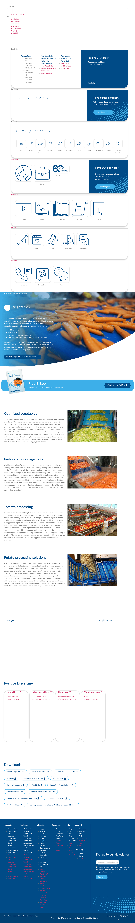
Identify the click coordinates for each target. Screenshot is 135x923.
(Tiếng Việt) (16, 28)
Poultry (42, 831)
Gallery (58, 829)
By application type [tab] (42, 98)
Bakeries (43, 850)
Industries (10, 293)
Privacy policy (56, 918)
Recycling (43, 862)
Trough (26, 836)
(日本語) (14, 33)
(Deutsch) (15, 24)
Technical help (82, 832)
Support (14, 260)
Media (13, 227)
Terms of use (107, 872)
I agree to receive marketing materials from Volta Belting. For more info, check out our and (113, 870)
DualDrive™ (28, 65)
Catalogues (59, 833)
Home (5, 293)
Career (81, 856)
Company (14, 159)
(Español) (15, 21)
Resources (14, 194)
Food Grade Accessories (28, 842)
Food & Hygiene (17, 293)
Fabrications (65, 56)
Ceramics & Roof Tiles (44, 859)
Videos (58, 831)
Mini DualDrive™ (30, 68)
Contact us (83, 829)
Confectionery (45, 848)
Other (42, 867)
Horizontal (27, 829)
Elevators (27, 831)
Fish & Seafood (45, 834)
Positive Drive (26, 56)
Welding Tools (66, 58)
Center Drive (28, 833)
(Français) (15, 26)
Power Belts (65, 61)
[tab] (23, 131)
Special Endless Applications (29, 847)
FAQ (80, 836)
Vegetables (43, 841)
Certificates (60, 836)
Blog (70, 829)
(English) (15, 19)
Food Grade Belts (47, 56)
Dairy (42, 838)
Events (71, 831)
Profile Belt (27, 838)
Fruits (42, 843)
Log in (58, 838)
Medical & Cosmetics (43, 854)
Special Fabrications (28, 851)
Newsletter (72, 841)
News (71, 833)
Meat (42, 829)
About (81, 854)
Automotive (44, 864)
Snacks (42, 845)
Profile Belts (45, 61)
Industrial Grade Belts (48, 58)
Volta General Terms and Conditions (85, 918)
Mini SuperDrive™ (29, 62)
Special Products (46, 63)
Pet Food (43, 836)
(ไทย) (14, 31)
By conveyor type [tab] (24, 98)
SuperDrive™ (29, 58)
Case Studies (71, 837)
